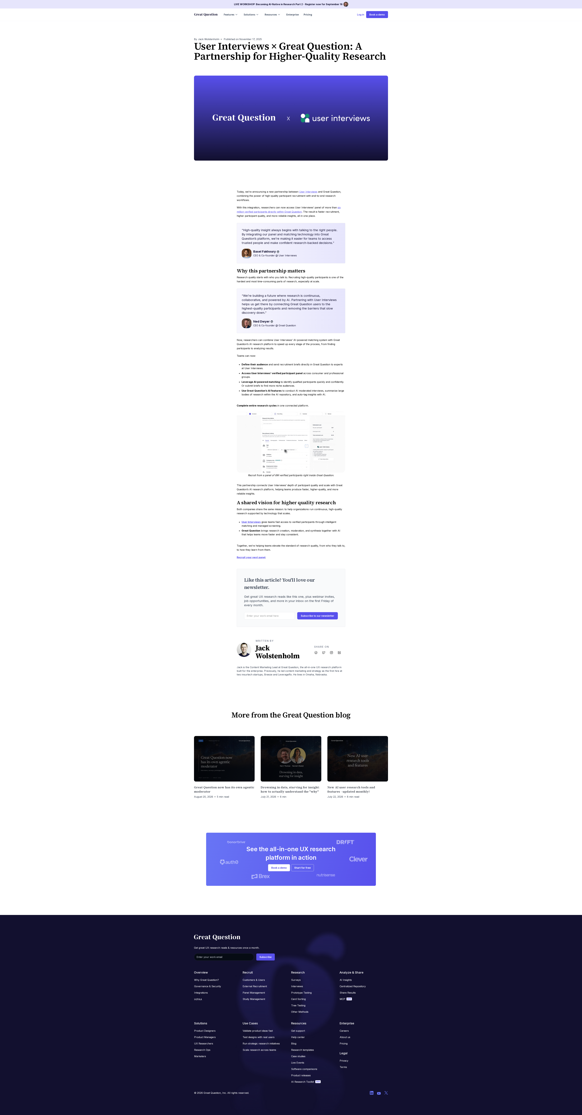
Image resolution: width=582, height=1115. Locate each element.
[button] (230, 15)
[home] (206, 14)
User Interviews (308, 191)
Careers (344, 1030)
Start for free (302, 867)
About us (345, 1037)
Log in (360, 14)
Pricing (308, 14)
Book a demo (377, 14)
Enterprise (292, 14)
